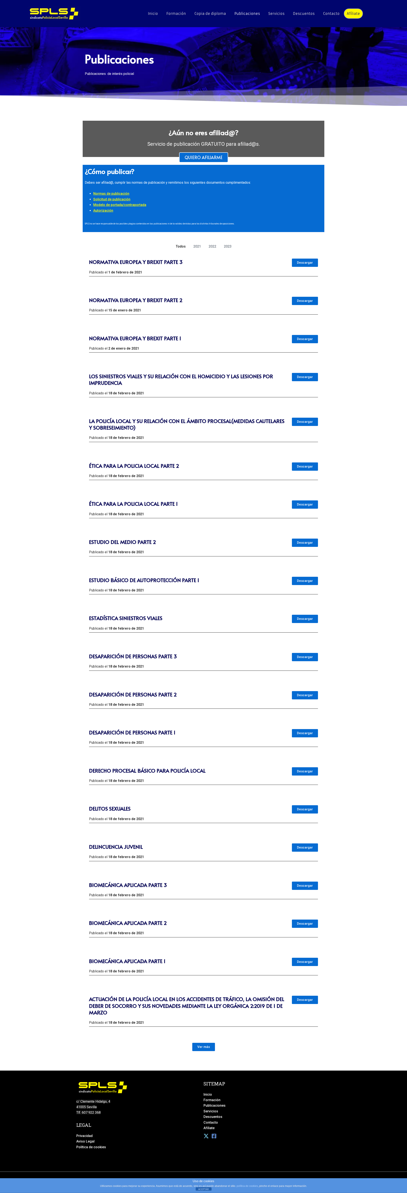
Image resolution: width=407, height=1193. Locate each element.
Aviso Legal (85, 1141)
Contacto (331, 13)
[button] (203, 1047)
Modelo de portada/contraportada (119, 205)
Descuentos (304, 13)
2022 (212, 246)
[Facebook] (214, 1136)
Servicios (276, 13)
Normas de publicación (111, 194)
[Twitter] (206, 1136)
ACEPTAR (203, 1189)
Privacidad (84, 1136)
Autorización (103, 211)
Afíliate (353, 13)
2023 (227, 246)
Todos (181, 246)
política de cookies (247, 1186)
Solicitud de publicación (111, 199)
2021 (197, 246)
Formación (176, 13)
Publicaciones (247, 13)
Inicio (153, 13)
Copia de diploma (210, 13)
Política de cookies (91, 1147)
